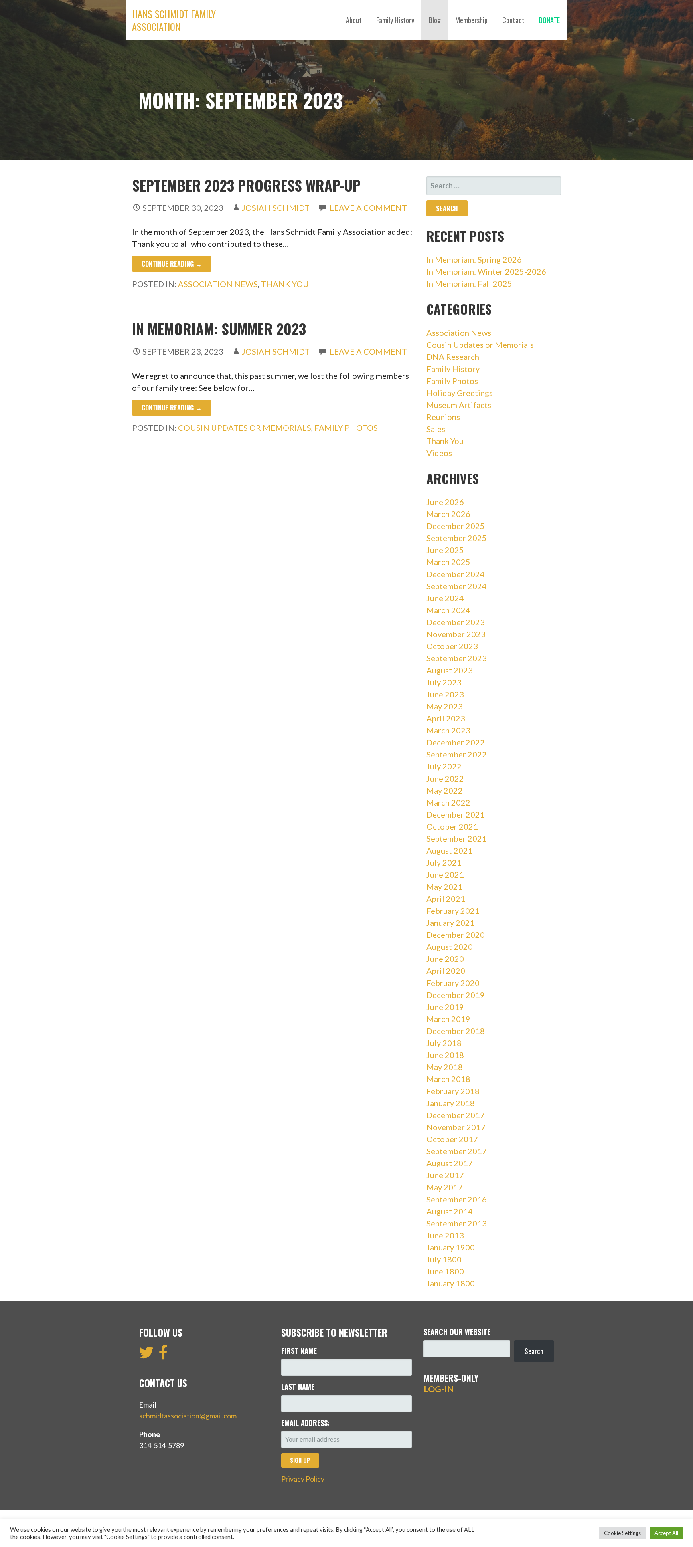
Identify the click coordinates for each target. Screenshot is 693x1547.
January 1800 (450, 1283)
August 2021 (449, 850)
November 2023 (456, 634)
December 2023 (455, 622)
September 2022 (456, 754)
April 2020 (445, 970)
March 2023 (448, 730)
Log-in (439, 1389)
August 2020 (449, 946)
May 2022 (444, 790)
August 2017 (449, 1163)
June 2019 (445, 1007)
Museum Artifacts (458, 405)
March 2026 (448, 514)
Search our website (457, 1332)
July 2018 (444, 1043)
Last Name (297, 1386)
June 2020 (445, 958)
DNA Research (452, 357)
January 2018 (450, 1103)
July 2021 (444, 862)
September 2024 (456, 586)
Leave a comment (368, 207)
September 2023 (456, 658)
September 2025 (456, 538)
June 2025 (445, 550)
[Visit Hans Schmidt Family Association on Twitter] (146, 1355)
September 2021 (456, 838)
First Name (299, 1350)
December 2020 (455, 934)
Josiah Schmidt (276, 207)
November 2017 (456, 1127)
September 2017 (456, 1151)
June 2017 (445, 1175)
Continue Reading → (172, 264)
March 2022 (448, 802)
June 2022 (445, 778)
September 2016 (456, 1199)
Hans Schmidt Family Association (174, 20)
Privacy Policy (302, 1478)
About (354, 20)
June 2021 (445, 874)
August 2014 (449, 1211)
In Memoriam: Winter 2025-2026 (486, 271)
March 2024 (448, 610)
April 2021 (445, 898)
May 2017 (444, 1187)
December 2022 (455, 742)
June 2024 (445, 598)
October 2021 (452, 826)
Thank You (285, 284)
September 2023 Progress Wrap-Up (246, 185)
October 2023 (452, 646)
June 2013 (445, 1235)
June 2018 (445, 1055)
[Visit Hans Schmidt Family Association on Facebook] (163, 1355)
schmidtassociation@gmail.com (188, 1415)
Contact (513, 20)
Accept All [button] (666, 1533)
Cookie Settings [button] (622, 1533)
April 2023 (445, 718)
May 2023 (444, 706)
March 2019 (448, 1019)
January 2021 (450, 922)
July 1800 (444, 1259)
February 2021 (453, 910)
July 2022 (444, 766)
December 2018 (455, 1031)
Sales (435, 429)
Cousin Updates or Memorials (244, 427)
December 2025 (455, 526)
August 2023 (449, 670)
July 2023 (444, 682)
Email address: (305, 1423)
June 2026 (445, 502)
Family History (395, 20)
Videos (439, 453)
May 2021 (444, 886)
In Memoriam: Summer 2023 (219, 328)
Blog (435, 20)
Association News (218, 284)
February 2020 (453, 983)
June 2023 (445, 694)
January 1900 (450, 1247)
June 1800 (445, 1271)
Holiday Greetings (459, 393)
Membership (471, 20)
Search (534, 1351)
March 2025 (448, 562)
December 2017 (455, 1115)
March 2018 (448, 1079)
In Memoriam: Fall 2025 (469, 283)
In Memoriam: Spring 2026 (474, 259)
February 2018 (453, 1091)
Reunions (443, 417)
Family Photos (346, 427)
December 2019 (455, 995)
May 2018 (444, 1067)
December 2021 (455, 814)
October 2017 (452, 1139)
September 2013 (456, 1223)
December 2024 (455, 574)
